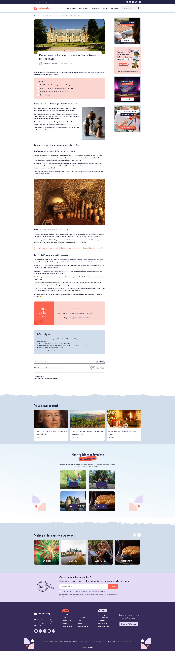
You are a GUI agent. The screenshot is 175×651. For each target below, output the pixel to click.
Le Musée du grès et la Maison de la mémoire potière (57, 88)
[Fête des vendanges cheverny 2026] (127, 132)
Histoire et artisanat (54, 16)
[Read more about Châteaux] (73, 501)
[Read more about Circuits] (73, 479)
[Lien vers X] (104, 362)
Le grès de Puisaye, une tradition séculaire (54, 91)
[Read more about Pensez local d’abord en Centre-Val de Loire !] (124, 425)
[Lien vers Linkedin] (100, 362)
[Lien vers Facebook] (97, 362)
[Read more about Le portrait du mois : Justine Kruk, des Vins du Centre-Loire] (87, 425)
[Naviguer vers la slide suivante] (139, 535)
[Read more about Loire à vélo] (102, 479)
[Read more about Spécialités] (102, 501)
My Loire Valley (37, 16)
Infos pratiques (45, 95)
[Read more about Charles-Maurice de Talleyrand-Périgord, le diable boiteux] (51, 425)
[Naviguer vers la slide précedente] (134, 535)
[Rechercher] (138, 8)
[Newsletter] (127, 73)
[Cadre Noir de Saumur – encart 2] (127, 102)
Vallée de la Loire (45, 16)
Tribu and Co (90, 647)
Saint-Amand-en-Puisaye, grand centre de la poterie (57, 85)
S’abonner (112, 586)
